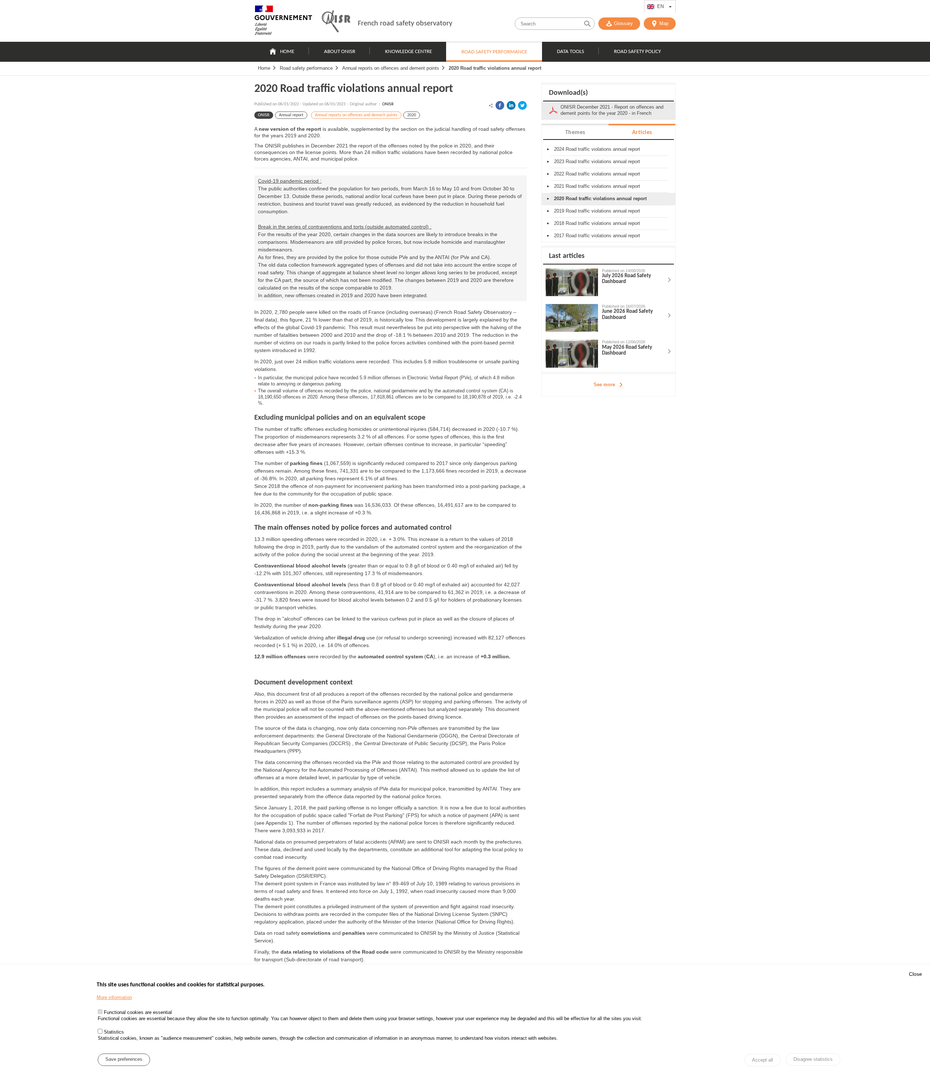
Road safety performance (494, 52)
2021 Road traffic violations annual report (597, 186)
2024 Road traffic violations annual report (597, 149)
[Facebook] (500, 105)
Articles (642, 133)
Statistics (114, 1032)
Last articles (567, 256)
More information (114, 997)
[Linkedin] (511, 105)
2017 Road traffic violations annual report (597, 235)
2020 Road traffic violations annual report (495, 68)
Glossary (623, 23)
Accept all (762, 1060)
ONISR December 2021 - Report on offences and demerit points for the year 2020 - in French (612, 110)
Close (915, 974)
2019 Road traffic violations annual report (597, 211)
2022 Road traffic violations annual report (597, 174)
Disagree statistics (813, 1059)
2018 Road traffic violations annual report (597, 223)
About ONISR (339, 51)
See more (604, 384)
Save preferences (123, 1059)
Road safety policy (637, 51)
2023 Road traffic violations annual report (597, 161)
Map (663, 23)
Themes (575, 133)
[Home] (283, 21)
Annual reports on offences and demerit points (390, 68)
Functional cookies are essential (138, 1012)
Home (287, 51)
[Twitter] (522, 105)
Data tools (570, 51)
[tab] (575, 132)
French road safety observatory (405, 23)
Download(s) (568, 93)
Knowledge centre (408, 51)
